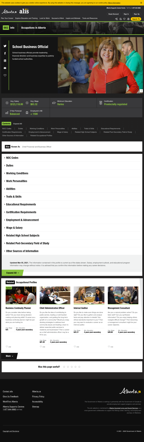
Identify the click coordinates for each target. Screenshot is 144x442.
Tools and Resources (89, 18)
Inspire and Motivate (73, 18)
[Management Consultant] (123, 295)
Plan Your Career (7, 18)
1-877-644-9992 (136, 8)
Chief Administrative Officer (52, 308)
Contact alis (8, 391)
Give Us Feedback (10, 396)
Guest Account (113, 14)
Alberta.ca (36, 391)
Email (5, 68)
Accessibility (37, 401)
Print (128, 19)
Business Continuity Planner (18, 308)
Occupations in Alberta (33, 27)
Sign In (126, 14)
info (9, 27)
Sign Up (137, 14)
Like (124, 19)
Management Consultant (119, 308)
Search (134, 19)
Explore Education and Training (26, 18)
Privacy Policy (38, 396)
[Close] (141, 3)
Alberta (8, 11)
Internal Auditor (81, 308)
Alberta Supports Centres (13, 406)
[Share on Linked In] (5, 61)
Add (120, 19)
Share (116, 19)
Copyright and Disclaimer (11, 431)
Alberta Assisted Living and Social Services (123, 408)
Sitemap (35, 406)
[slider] (52, 302)
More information (114, 3)
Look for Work (45, 18)
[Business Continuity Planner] (21, 295)
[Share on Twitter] (5, 46)
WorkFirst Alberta (10, 401)
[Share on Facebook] (5, 53)
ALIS (24, 11)
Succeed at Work (58, 18)
